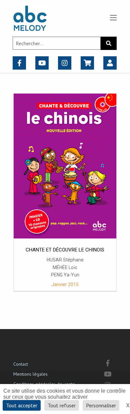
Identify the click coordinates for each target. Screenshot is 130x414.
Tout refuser (62, 405)
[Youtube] (42, 63)
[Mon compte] (110, 63)
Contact (20, 364)
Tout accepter (21, 405)
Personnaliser (101, 405)
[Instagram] (64, 63)
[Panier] (87, 63)
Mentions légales (30, 374)
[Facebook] (19, 63)
